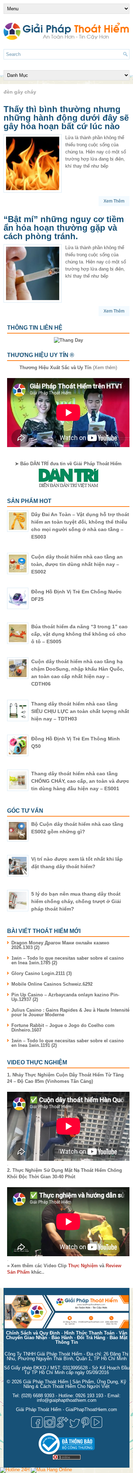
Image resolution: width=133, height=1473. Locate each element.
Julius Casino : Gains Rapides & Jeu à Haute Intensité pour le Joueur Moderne (70, 1012)
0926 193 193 (89, 1395)
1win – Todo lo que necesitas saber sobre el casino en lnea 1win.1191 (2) (67, 1043)
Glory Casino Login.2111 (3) (41, 973)
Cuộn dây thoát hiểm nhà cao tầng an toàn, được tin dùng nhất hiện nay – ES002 (77, 564)
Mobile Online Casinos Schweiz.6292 (52, 984)
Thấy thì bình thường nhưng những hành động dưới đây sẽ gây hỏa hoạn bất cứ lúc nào (66, 117)
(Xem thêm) (68, 367)
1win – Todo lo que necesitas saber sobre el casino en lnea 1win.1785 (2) (67, 960)
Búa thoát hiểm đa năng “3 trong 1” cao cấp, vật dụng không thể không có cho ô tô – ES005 (79, 634)
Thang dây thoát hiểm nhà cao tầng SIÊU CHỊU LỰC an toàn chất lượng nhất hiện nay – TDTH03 (80, 711)
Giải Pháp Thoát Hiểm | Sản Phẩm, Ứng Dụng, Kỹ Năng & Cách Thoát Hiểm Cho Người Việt (74, 1384)
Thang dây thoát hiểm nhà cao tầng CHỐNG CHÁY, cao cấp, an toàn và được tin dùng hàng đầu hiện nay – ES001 (80, 781)
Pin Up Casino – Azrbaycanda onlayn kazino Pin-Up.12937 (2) (65, 997)
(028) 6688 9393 (37, 1395)
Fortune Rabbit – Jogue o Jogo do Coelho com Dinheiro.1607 (63, 1028)
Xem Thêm (114, 201)
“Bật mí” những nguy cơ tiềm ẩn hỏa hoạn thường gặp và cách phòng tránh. (64, 227)
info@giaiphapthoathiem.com (66, 1400)
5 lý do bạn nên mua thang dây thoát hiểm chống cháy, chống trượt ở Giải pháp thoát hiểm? (76, 901)
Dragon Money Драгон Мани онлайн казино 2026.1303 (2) (60, 945)
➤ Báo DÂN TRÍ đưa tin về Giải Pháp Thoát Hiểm (68, 463)
